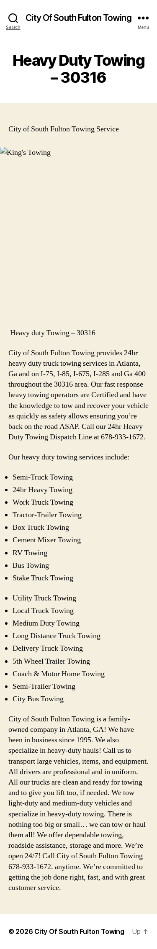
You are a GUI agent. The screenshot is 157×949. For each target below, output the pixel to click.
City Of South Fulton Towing (78, 17)
